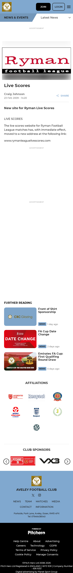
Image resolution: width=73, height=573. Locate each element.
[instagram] (39, 495)
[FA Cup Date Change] (20, 339)
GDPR (53, 545)
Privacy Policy (49, 550)
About (37, 541)
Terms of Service (26, 550)
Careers (21, 545)
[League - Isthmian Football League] (23, 462)
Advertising (52, 541)
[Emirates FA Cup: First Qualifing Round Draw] (20, 361)
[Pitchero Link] (36, 533)
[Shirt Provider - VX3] (50, 462)
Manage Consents (47, 554)
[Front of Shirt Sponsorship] (20, 316)
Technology (37, 545)
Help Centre (20, 541)
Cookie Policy (23, 554)
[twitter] (33, 496)
